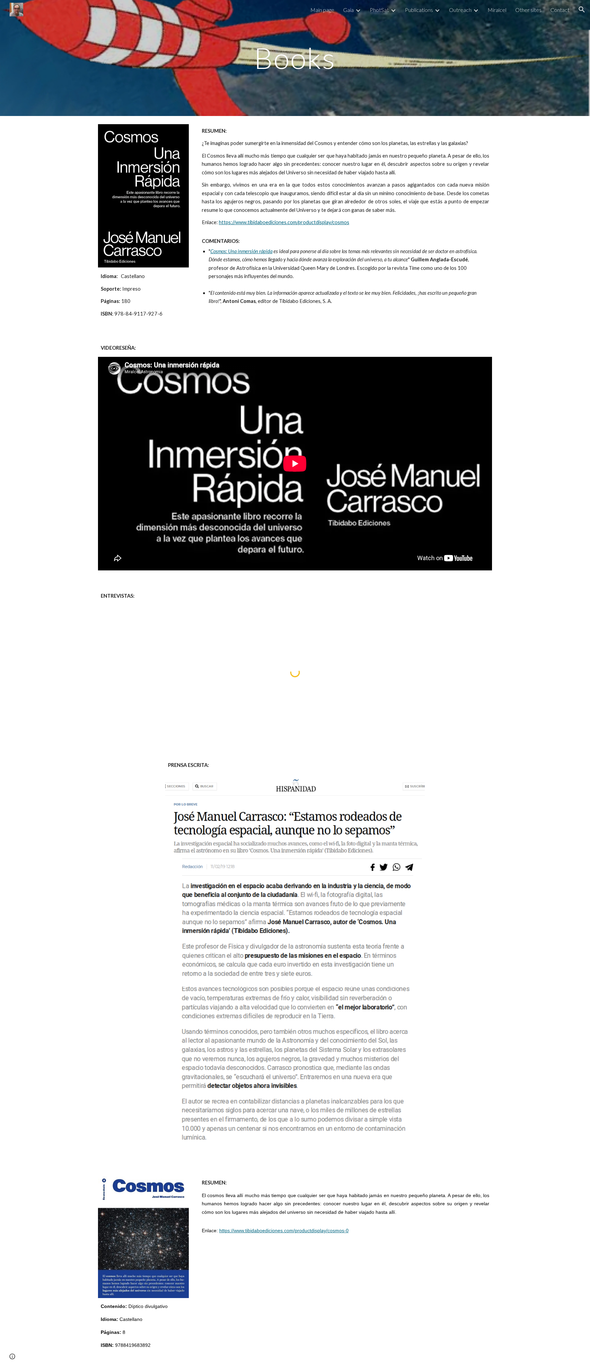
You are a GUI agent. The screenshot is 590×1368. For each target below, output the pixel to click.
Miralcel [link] (497, 9)
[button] (582, 9)
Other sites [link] (528, 9)
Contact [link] (560, 9)
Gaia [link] (348, 9)
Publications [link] (419, 9)
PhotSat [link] (379, 9)
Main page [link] (322, 9)
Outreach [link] (460, 9)
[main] (295, 58)
